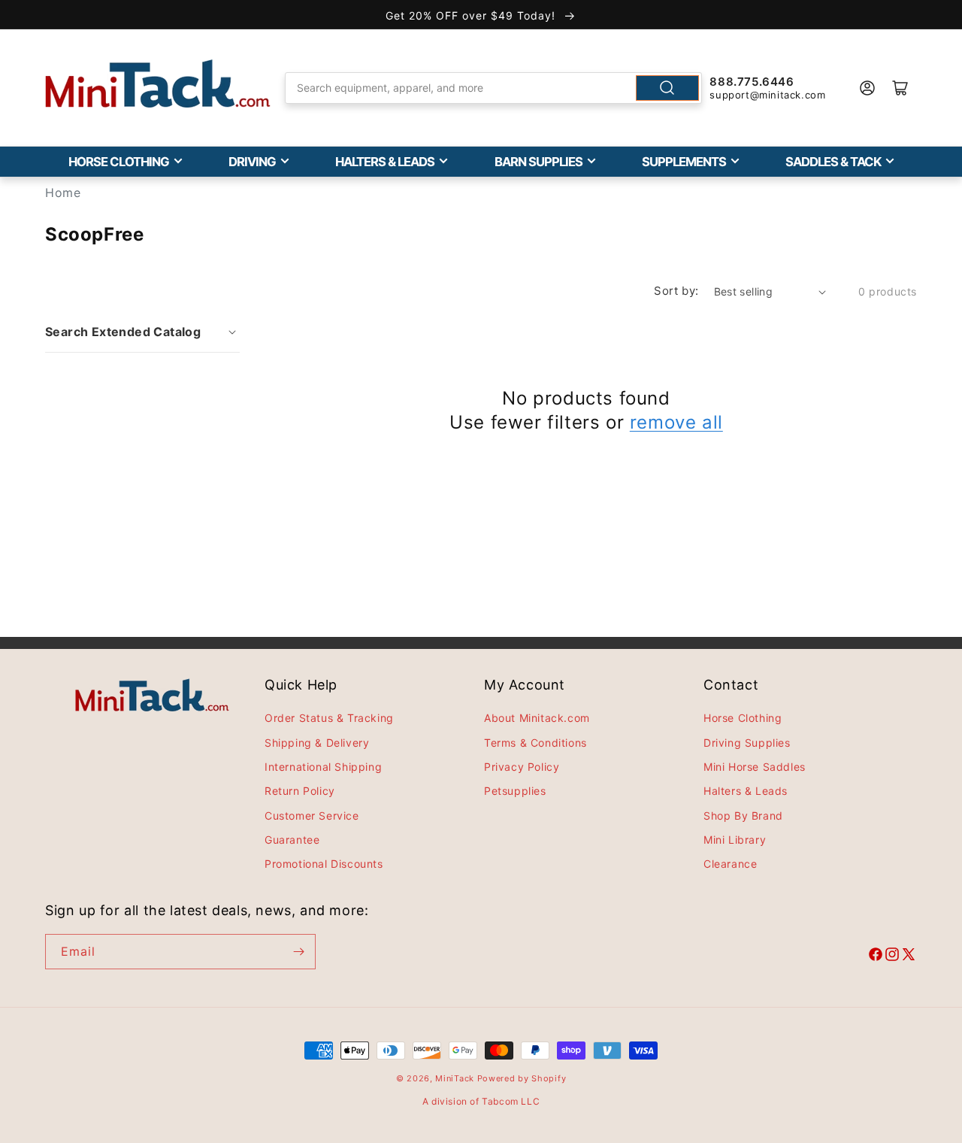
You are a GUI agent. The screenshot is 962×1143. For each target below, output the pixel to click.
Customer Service (312, 815)
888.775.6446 (751, 81)
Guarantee (292, 839)
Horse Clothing (118, 161)
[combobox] (494, 88)
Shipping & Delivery (317, 742)
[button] (142, 331)
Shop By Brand (743, 815)
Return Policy (300, 790)
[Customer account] (867, 88)
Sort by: (676, 290)
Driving (252, 161)
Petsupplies (515, 790)
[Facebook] (875, 956)
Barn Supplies (538, 161)
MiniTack (454, 1078)
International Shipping (323, 766)
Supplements (684, 161)
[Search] (667, 88)
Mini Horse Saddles (754, 766)
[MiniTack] (158, 84)
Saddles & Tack (833, 161)
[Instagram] (892, 956)
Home (62, 192)
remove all (676, 422)
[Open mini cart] (900, 88)
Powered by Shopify (522, 1078)
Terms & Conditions (535, 742)
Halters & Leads (384, 161)
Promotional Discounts (324, 863)
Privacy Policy (521, 766)
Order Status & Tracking (329, 717)
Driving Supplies (747, 742)
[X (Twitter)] (908, 956)
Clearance (730, 863)
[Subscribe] (298, 951)
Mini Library (734, 839)
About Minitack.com (537, 717)
